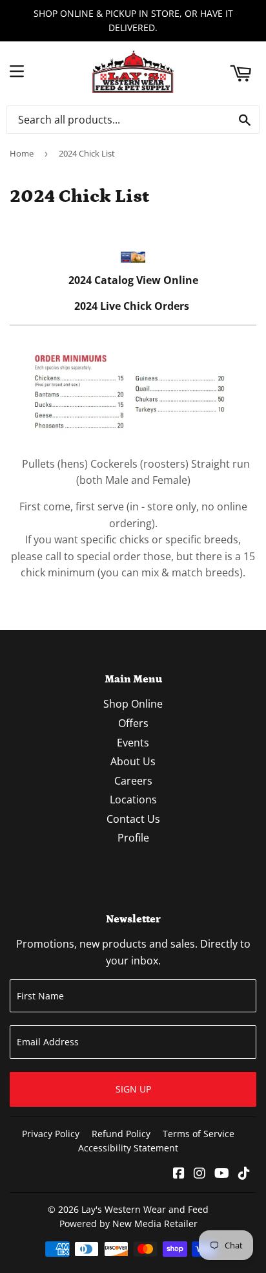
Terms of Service (198, 1133)
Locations (133, 799)
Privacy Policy (50, 1133)
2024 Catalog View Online (133, 280)
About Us (133, 761)
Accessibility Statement (128, 1148)
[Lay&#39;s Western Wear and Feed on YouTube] (221, 1174)
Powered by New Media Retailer (128, 1223)
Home (22, 153)
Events (133, 742)
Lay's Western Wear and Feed (145, 1209)
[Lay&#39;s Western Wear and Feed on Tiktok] (244, 1174)
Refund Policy (121, 1133)
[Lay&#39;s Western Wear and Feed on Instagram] (199, 1174)
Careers (133, 781)
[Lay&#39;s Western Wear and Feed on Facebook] (179, 1174)
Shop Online (133, 704)
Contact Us (133, 819)
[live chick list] (133, 437)
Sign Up (133, 1089)
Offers (133, 723)
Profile (133, 838)
